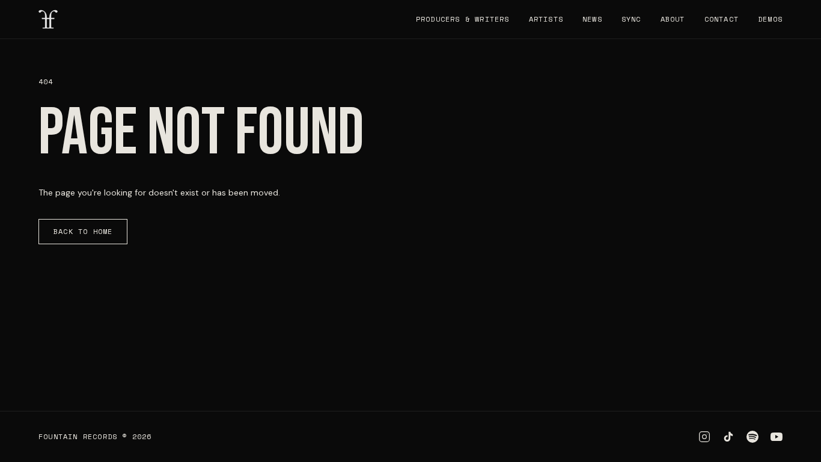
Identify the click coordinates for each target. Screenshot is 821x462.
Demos (770, 19)
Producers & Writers (463, 19)
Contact (721, 19)
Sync (631, 19)
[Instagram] (704, 437)
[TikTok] (728, 437)
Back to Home (82, 231)
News (592, 19)
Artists (546, 19)
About (673, 19)
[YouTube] (777, 437)
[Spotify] (752, 437)
